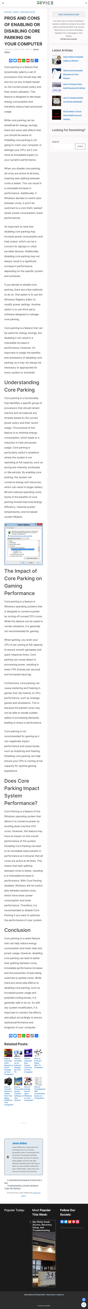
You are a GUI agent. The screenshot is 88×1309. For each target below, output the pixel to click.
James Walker (19, 1143)
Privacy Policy (40, 1294)
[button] (86, 3)
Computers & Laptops (27, 12)
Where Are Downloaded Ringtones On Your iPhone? (73, 74)
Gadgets (16, 12)
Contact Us (60, 1294)
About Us (32, 1294)
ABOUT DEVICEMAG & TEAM (68, 14)
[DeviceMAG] (45, 3)
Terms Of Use (50, 1294)
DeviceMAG (8, 12)
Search (55, 141)
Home (26, 1294)
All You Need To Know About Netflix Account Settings (72, 115)
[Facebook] (11, 61)
